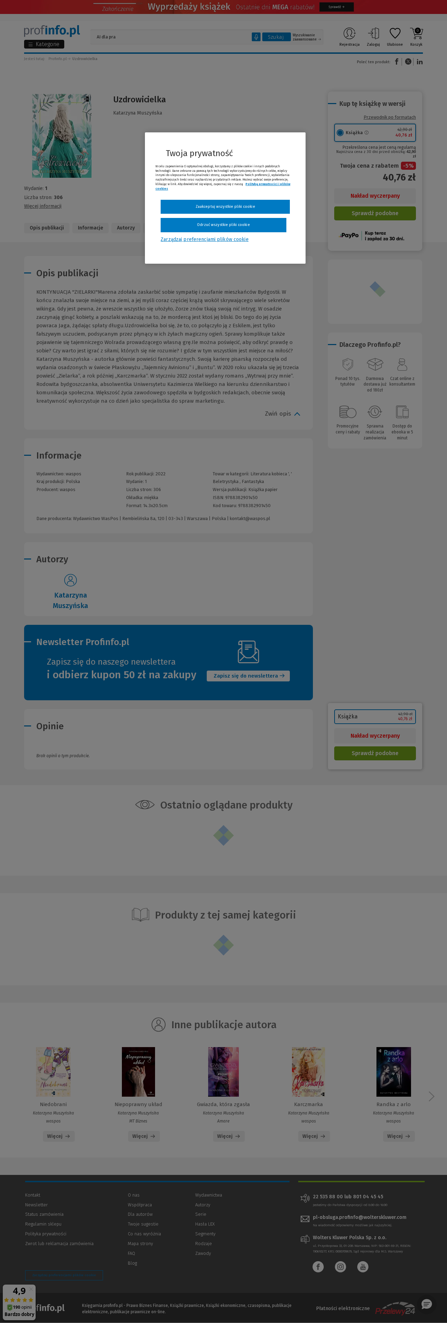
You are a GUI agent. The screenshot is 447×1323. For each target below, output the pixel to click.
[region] (225, 198)
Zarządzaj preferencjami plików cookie (204, 239)
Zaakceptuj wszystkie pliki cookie (225, 206)
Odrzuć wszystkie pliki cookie (223, 224)
